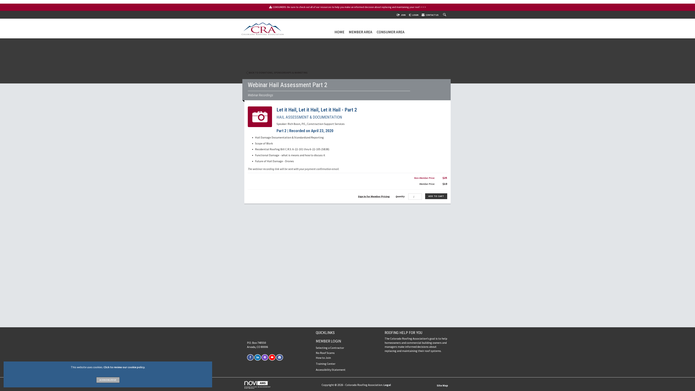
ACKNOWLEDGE (108, 380)
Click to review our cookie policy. (124, 367)
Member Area (360, 32)
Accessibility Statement (331, 369)
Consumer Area (391, 32)
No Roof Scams (325, 353)
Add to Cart (436, 196)
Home (339, 32)
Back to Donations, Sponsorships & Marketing (278, 72)
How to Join (323, 358)
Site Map (442, 385)
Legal (387, 385)
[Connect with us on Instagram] (265, 357)
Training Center (325, 363)
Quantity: (400, 196)
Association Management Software (257, 387)
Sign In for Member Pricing (374, 196)
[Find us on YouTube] (272, 357)
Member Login (328, 341)
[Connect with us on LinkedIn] (257, 357)
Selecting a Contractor (330, 348)
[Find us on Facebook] (250, 357)
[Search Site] (445, 15)
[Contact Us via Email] (279, 357)
